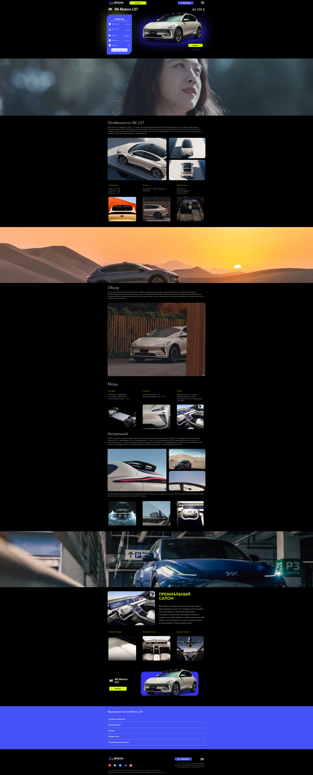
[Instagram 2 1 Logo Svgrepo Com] (131, 765)
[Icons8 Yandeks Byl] (115, 765)
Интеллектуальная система (118, 742)
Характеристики (114, 725)
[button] (156, 719)
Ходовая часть (113, 736)
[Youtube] (109, 765)
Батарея (111, 731)
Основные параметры (116, 719)
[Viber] (125, 765)
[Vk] (120, 765)
